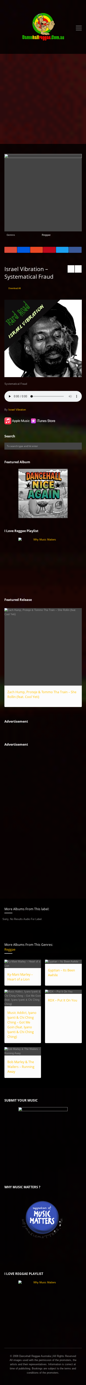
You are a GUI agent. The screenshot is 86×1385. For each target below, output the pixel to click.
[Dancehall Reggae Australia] (43, 28)
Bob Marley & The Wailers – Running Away (20, 1067)
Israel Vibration (17, 409)
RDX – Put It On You (62, 1000)
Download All (14, 288)
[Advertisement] (43, 99)
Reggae (46, 235)
